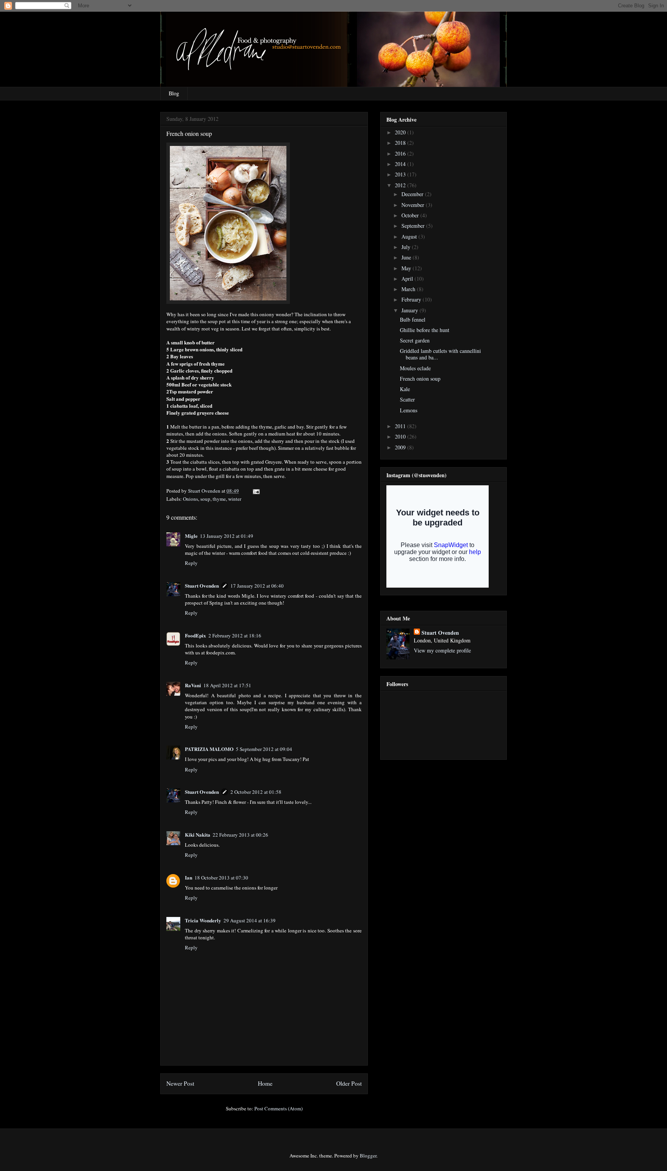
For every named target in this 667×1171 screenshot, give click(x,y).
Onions (190, 498)
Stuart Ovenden (202, 585)
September (413, 225)
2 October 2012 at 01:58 (255, 791)
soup (205, 498)
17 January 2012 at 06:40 (257, 585)
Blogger (368, 1155)
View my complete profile (442, 650)
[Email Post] (255, 490)
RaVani (193, 685)
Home (265, 1083)
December (413, 194)
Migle (191, 535)
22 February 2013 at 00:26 (240, 834)
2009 (401, 447)
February (412, 299)
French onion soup (420, 378)
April (408, 278)
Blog (174, 93)
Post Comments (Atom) (278, 1108)
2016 (401, 153)
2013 (401, 174)
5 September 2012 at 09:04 (264, 749)
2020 (401, 132)
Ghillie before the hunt (424, 330)
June (407, 257)
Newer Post (180, 1083)
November (413, 204)
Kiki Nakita (197, 834)
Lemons (408, 410)
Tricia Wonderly (203, 920)
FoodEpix (195, 635)
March (409, 289)
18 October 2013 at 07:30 (221, 877)
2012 (401, 185)
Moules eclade (415, 368)
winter (234, 498)
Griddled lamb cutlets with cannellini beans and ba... (440, 354)
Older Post (349, 1083)
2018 (401, 142)
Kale (405, 389)
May (407, 268)
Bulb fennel (412, 319)
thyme (219, 498)
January (410, 310)
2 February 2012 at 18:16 (234, 635)
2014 (401, 164)
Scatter (407, 399)
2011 (401, 426)
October (410, 215)
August (409, 236)
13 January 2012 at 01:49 (226, 535)
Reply (191, 562)
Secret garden (415, 340)
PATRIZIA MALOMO (209, 748)
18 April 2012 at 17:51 (227, 685)
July (406, 247)
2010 (401, 436)
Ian (188, 877)
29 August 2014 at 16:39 (249, 920)
